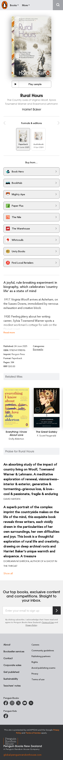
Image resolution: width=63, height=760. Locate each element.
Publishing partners (40, 656)
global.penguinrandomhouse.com (22, 754)
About (7, 644)
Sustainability (11, 678)
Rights (34, 662)
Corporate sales (12, 665)
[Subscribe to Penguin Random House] (57, 610)
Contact (8, 658)
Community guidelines (42, 650)
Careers (35, 644)
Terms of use (37, 679)
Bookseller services (14, 651)
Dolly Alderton (16, 438)
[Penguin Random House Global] (13, 741)
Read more (9, 332)
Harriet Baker (31, 109)
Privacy (34, 673)
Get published (11, 671)
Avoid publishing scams (43, 667)
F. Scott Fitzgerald (46, 435)
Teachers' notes (12, 685)
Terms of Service (33, 732)
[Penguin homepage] (4, 5)
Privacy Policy (31, 625)
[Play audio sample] (15, 84)
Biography (38, 349)
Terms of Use (48, 622)
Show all (8, 573)
